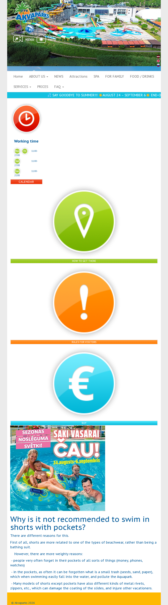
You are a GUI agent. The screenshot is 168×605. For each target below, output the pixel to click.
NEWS (58, 76)
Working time (26, 141)
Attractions (78, 76)
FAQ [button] (58, 87)
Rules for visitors (84, 342)
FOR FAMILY (114, 76)
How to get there (84, 260)
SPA (96, 76)
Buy (84, 422)
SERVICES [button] (21, 87)
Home (18, 76)
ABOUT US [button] (37, 76)
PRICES (42, 87)
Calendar (26, 182)
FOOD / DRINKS (142, 76)
